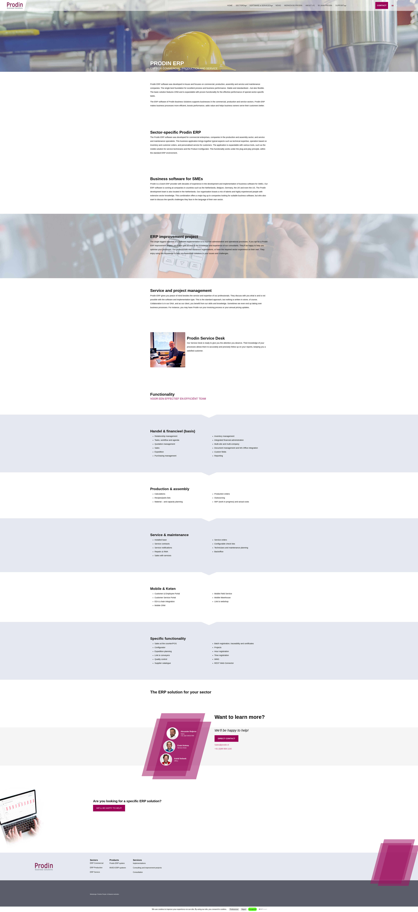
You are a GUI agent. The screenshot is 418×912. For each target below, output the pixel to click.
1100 (229, 749)
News (278, 5)
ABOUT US (310, 5)
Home (230, 5)
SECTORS (240, 5)
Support (339, 5)
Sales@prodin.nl (222, 745)
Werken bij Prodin (293, 5)
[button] (244, 738)
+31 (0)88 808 (221, 749)
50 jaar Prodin (325, 5)
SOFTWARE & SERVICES (260, 5)
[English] (392, 5)
